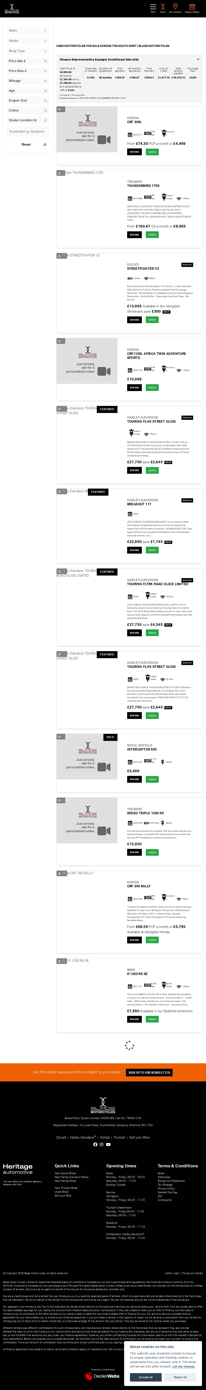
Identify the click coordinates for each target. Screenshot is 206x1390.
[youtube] (109, 1145)
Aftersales (164, 1177)
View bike (134, 151)
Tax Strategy (165, 1185)
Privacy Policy (166, 1188)
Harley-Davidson (83, 1137)
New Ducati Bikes (65, 1173)
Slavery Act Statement (171, 1181)
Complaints (165, 1200)
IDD (160, 1196)
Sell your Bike (139, 1137)
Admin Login (172, 1273)
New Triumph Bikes (66, 1188)
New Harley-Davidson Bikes (72, 1177)
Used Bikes (62, 1192)
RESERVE (152, 151)
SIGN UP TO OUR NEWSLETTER (149, 1072)
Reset (26, 144)
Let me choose (184, 1366)
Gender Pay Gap (168, 1192)
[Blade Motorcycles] (12, 8)
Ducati (61, 1137)
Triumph (119, 1137)
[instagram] (103, 1145)
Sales (161, 1173)
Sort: (62, 24)
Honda (104, 1137)
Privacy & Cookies (192, 1273)
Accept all (145, 1377)
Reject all (180, 1377)
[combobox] (28, 30)
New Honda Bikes (65, 1181)
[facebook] (96, 1145)
